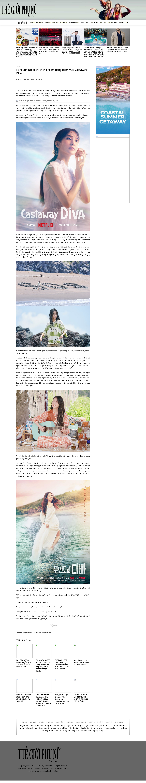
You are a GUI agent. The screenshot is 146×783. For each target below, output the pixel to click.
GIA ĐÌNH (47, 23)
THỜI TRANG (94, 23)
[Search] (127, 23)
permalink (47, 633)
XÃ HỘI (32, 23)
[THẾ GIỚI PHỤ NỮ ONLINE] (19, 10)
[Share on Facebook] (51, 625)
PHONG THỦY (112, 23)
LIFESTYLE (84, 23)
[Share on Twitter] (55, 625)
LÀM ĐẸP (55, 23)
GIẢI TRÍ (121, 23)
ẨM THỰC (103, 23)
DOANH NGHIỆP (74, 23)
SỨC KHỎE (63, 23)
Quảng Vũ (39, 79)
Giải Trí (18, 67)
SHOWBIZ (39, 23)
